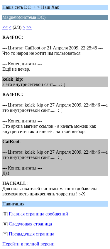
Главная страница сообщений (38, 213)
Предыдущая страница (31, 233)
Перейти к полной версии (28, 243)
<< (5, 27)
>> (29, 27)
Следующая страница (30, 223)
